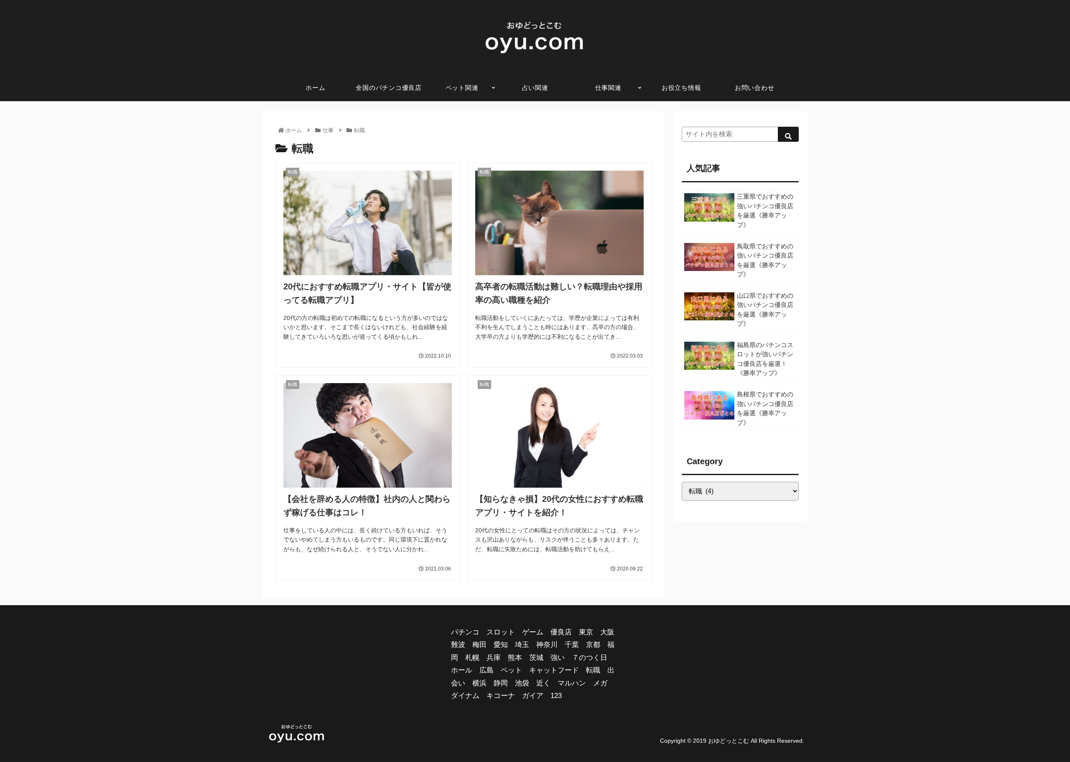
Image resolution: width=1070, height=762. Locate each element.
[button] (788, 134)
